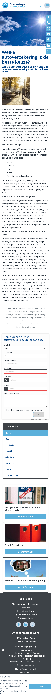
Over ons (9, 439)
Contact (9, 469)
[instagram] (48, 51)
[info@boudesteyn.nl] (48, 34)
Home (8, 433)
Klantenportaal (12, 475)
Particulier (10, 445)
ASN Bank (9, 457)
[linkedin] (48, 45)
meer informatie (25, 516)
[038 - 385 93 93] (40, 5)
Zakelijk (8, 451)
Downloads (10, 463)
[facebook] (48, 39)
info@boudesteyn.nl (26, 669)
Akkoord (39, 687)
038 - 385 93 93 (26, 665)
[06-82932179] (48, 28)
